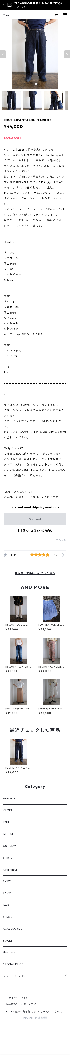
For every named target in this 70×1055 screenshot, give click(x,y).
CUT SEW (9, 846)
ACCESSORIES (12, 928)
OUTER (8, 810)
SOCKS (8, 940)
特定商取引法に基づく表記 (21, 1004)
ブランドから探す (14, 976)
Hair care (9, 952)
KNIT (6, 822)
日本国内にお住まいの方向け (35, 530)
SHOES (7, 917)
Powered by (30, 1017)
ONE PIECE (10, 869)
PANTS (7, 893)
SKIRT (7, 881)
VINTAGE (9, 798)
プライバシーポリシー (18, 997)
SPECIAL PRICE (13, 964)
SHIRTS (7, 857)
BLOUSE (8, 834)
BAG (6, 905)
